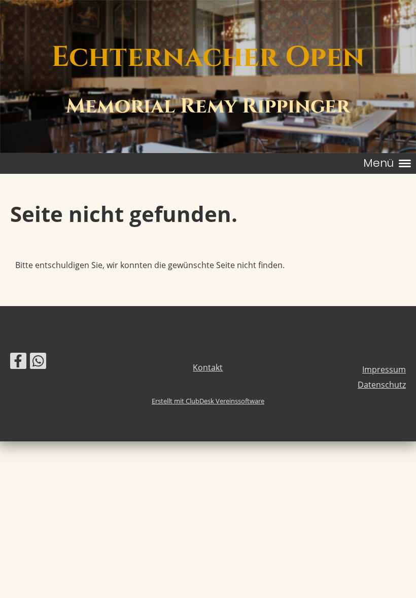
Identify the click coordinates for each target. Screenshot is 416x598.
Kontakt (208, 367)
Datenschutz (382, 384)
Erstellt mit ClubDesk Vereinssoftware (208, 400)
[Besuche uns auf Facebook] (18, 362)
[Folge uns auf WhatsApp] (38, 362)
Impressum (384, 369)
